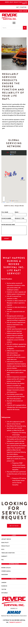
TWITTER (3, 589)
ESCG (2, 549)
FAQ (2, 559)
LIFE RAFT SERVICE (6, 539)
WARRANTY (4, 556)
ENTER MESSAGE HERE (8, 224)
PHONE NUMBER (6, 218)
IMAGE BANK (4, 574)
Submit (6, 238)
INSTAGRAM (4, 592)
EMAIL (17, 212)
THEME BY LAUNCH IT (15, 622)
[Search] (25, 28)
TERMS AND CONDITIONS (8, 552)
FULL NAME (4, 212)
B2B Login (23, 11)
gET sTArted (21, 7)
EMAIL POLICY (5, 542)
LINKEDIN (3, 582)
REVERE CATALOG (6, 567)
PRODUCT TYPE (19, 218)
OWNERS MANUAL (6, 571)
